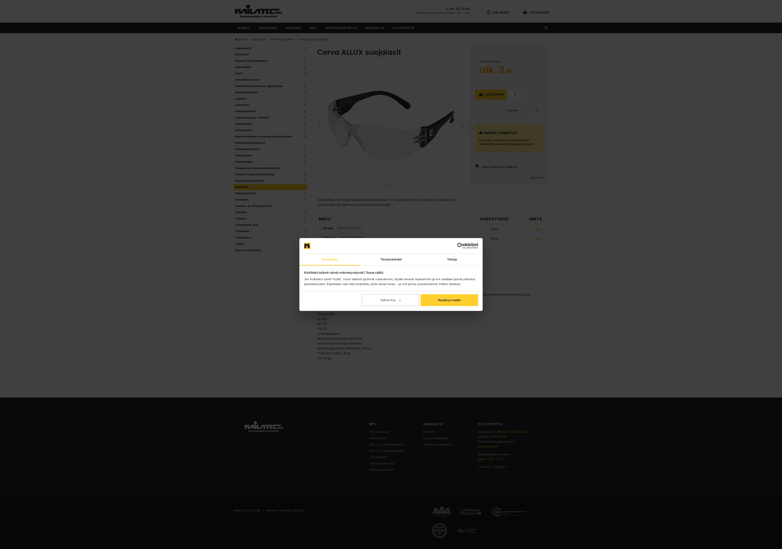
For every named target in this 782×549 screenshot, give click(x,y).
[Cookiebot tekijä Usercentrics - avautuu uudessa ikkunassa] (460, 246)
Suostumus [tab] (330, 259)
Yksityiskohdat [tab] (391, 259)
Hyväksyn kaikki (449, 300)
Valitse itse (388, 300)
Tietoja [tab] (452, 259)
